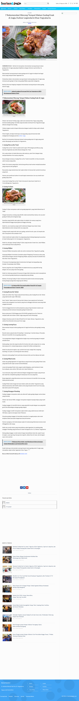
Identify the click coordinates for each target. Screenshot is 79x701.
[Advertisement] (29, 527)
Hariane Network (52, 8)
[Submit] (48, 3)
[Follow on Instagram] (70, 3)
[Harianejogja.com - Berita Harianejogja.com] (11, 3)
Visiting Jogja (16, 120)
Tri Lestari (8, 506)
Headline (30, 8)
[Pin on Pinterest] (27, 487)
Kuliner (30, 12)
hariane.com (23, 453)
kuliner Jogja (22, 135)
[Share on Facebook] (21, 487)
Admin (29, 23)
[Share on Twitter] (24, 487)
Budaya (15, 8)
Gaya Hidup (22, 8)
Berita (9, 8)
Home (4, 8)
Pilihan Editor (37, 8)
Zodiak (44, 8)
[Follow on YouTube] (76, 3)
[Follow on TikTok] (72, 3)
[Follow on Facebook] (68, 3)
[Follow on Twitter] (74, 3)
